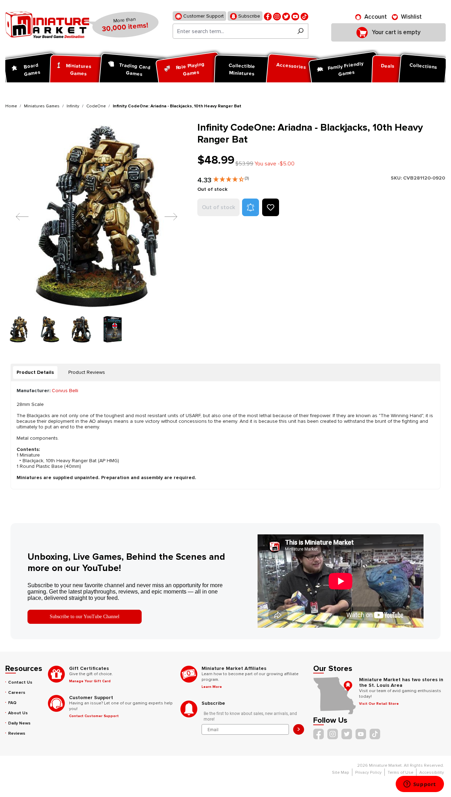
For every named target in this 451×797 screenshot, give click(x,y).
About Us (18, 713)
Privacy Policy (368, 772)
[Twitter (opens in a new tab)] (286, 16)
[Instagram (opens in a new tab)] (277, 16)
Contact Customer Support (94, 716)
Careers (16, 692)
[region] (97, 232)
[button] (231, 177)
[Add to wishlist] (270, 207)
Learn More (212, 687)
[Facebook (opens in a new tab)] (268, 16)
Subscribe (248, 16)
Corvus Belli (65, 391)
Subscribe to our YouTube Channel (84, 616)
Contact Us (20, 682)
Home (11, 106)
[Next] (165, 216)
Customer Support (203, 16)
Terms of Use (400, 772)
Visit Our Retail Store (379, 704)
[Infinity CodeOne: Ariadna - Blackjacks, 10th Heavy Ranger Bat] (97, 216)
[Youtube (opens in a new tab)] (295, 16)
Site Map (340, 772)
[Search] (300, 31)
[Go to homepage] (47, 24)
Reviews (16, 733)
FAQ (12, 702)
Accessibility (431, 772)
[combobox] (233, 31)
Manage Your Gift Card (90, 681)
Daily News (19, 723)
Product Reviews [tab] (86, 372)
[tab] (35, 372)
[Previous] (17, 216)
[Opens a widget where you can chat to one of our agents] (419, 784)
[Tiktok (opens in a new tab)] (304, 16)
